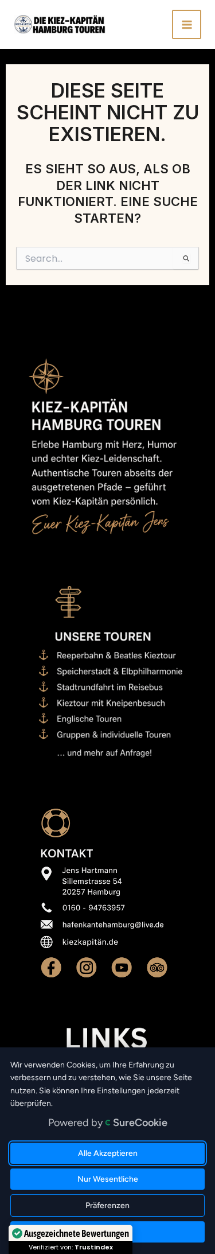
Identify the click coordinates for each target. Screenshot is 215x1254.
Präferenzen (107, 1205)
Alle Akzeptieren (108, 1153)
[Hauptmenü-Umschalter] (186, 24)
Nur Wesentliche (107, 1179)
